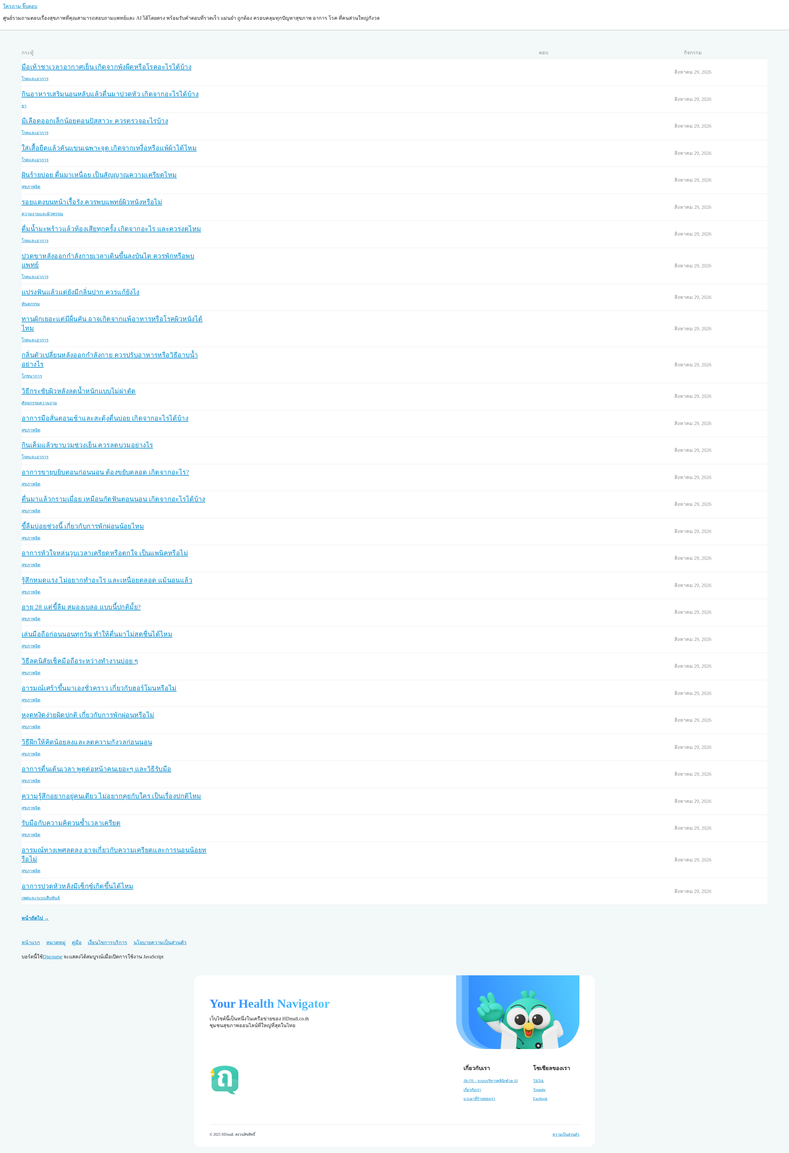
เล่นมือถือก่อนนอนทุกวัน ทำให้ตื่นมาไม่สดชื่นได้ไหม (97, 634)
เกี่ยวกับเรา (472, 1090)
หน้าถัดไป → (35, 918)
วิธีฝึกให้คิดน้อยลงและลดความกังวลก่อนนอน (87, 742)
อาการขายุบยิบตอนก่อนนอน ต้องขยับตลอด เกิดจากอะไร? (105, 472)
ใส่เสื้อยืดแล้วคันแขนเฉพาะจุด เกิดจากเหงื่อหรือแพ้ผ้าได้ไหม (109, 148)
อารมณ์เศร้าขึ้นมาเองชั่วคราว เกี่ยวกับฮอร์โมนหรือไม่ (99, 688)
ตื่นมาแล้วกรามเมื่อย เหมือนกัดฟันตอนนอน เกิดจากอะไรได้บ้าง (113, 499)
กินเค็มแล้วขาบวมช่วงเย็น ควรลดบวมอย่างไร (87, 445)
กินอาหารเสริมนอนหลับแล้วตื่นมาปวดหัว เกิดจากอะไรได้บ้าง (110, 94)
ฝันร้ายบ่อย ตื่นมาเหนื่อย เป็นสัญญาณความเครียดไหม (99, 175)
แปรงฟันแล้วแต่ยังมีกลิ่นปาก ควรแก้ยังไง (81, 292)
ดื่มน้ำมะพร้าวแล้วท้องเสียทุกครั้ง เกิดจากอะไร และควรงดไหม (111, 229)
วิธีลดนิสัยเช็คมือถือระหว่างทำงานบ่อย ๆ (80, 661)
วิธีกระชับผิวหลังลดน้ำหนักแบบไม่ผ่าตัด (79, 391)
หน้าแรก (31, 942)
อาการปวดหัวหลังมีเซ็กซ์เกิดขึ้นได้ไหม (77, 886)
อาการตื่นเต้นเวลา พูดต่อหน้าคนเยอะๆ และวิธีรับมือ (96, 769)
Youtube (539, 1090)
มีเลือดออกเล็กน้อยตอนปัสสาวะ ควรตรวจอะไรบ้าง (95, 121)
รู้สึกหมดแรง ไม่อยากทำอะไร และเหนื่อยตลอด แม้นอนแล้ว (107, 580)
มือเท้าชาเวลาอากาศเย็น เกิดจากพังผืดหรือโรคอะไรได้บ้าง (106, 67)
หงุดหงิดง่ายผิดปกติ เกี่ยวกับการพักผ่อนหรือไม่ (88, 715)
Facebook (540, 1099)
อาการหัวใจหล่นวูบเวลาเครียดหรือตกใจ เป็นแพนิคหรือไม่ (105, 553)
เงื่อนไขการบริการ (107, 942)
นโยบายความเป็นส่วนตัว (159, 942)
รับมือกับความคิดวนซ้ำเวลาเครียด (71, 823)
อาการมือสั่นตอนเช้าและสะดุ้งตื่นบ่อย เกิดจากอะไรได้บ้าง (105, 418)
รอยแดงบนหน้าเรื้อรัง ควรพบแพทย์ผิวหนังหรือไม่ (92, 202)
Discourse (52, 956)
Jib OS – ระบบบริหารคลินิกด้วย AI (491, 1081)
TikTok (538, 1081)
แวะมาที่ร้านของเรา (479, 1099)
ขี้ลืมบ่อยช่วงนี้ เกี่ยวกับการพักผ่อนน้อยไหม (83, 526)
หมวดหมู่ (56, 942)
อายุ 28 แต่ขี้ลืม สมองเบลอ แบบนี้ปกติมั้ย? (81, 607)
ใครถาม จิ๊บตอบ (20, 6)
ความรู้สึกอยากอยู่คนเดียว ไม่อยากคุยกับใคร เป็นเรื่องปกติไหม (111, 796)
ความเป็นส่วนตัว (566, 1134)
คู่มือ (77, 942)
